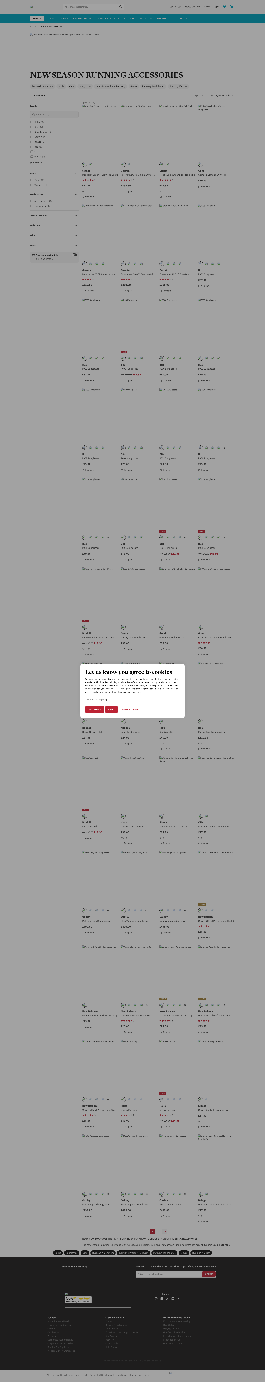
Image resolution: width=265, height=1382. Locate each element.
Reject (111, 709)
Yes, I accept (94, 709)
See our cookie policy (96, 699)
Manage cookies (130, 709)
